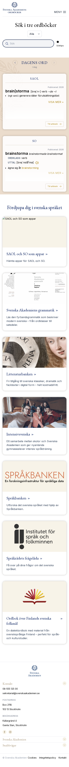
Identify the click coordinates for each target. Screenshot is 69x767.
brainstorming (30, 167)
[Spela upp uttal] (37, 162)
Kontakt (62, 757)
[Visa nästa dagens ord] (54, 62)
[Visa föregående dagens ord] (15, 62)
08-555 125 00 (10, 688)
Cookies (32, 757)
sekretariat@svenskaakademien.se (21, 693)
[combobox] (28, 43)
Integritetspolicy (47, 757)
